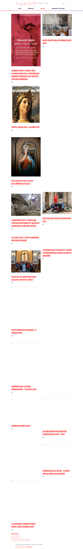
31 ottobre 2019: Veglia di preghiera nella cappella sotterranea (21, 540)
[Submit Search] (47, 3)
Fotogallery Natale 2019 (15, 537)
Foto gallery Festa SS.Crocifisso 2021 (56, 220)
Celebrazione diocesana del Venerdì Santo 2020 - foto (54, 433)
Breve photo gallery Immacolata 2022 (56, 42)
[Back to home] (26, 3)
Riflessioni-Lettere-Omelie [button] (58, 8)
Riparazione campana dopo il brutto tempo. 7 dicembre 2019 (20, 539)
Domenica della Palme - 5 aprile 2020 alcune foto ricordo (56, 472)
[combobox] (43, 3)
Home (19, 8)
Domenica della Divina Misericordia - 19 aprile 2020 (23, 388)
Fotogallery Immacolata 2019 (15, 535)
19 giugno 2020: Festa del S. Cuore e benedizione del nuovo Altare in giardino (56, 253)
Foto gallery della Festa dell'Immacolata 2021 (22, 182)
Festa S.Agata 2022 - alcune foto (25, 127)
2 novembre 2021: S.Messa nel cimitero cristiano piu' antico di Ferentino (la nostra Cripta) (25, 223)
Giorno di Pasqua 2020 (20, 425)
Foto (12, 82)
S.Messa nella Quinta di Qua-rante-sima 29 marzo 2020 (23, 525)
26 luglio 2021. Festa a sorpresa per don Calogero (25, 239)
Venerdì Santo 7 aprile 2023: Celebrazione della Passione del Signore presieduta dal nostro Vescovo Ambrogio (25, 75)
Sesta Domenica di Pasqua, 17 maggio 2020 (23, 331)
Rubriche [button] (43, 8)
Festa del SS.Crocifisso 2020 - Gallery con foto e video (24, 278)
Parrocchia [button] (30, 8)
